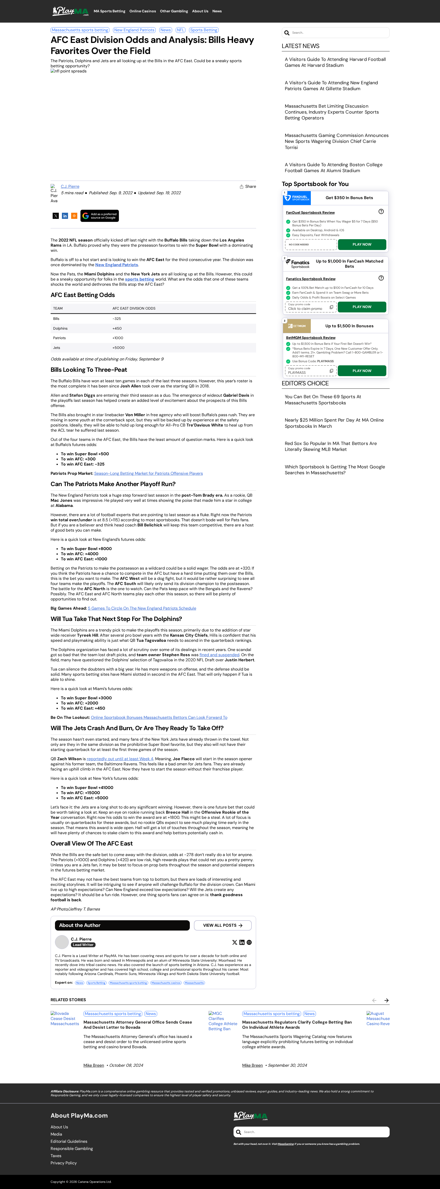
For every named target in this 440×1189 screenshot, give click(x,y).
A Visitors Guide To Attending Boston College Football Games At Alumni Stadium (333, 168)
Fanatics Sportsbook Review (310, 278)
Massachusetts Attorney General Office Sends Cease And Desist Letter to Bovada (137, 1024)
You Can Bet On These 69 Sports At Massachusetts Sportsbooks (323, 400)
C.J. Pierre (70, 186)
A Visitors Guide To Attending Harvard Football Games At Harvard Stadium (335, 62)
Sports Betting (203, 30)
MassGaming (286, 1144)
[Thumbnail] (65, 1018)
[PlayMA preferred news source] (99, 216)
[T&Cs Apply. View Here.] (381, 211)
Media (56, 1134)
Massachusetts (194, 982)
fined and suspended (219, 654)
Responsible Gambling (72, 1148)
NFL (180, 30)
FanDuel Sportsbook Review (310, 212)
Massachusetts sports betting (80, 30)
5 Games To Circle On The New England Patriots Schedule (142, 608)
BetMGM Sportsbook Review (310, 337)
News (166, 30)
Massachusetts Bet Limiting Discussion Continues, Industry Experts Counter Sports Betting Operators (332, 112)
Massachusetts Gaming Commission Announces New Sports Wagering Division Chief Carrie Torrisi (337, 141)
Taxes (56, 1155)
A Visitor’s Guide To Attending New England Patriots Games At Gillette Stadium (331, 86)
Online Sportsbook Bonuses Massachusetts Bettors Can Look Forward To (159, 717)
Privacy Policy (64, 1163)
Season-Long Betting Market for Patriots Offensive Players (148, 473)
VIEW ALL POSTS (220, 925)
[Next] (386, 1000)
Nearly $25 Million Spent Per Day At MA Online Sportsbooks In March (334, 423)
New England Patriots (134, 30)
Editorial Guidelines (69, 1141)
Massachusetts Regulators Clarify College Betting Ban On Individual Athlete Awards (297, 1024)
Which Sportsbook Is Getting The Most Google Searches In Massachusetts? (335, 470)
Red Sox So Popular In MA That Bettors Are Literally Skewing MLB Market (331, 446)
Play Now (362, 244)
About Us (59, 1127)
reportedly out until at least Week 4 (120, 758)
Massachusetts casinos (166, 982)
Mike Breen (93, 1065)
